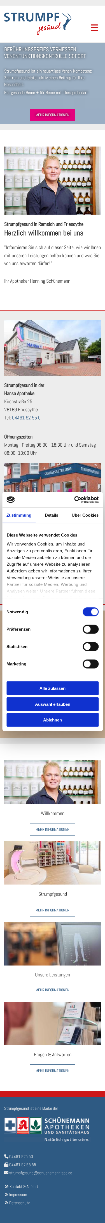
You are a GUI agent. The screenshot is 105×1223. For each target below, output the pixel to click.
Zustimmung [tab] (18, 515)
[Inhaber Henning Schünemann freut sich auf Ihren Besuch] (52, 782)
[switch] (91, 629)
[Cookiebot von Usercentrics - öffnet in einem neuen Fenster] (75, 499)
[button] (52, 115)
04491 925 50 (21, 1156)
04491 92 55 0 (26, 417)
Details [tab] (52, 515)
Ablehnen (52, 720)
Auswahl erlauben (52, 704)
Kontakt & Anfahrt (24, 1186)
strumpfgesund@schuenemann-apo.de (40, 1172)
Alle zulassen (52, 688)
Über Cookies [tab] (85, 515)
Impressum (18, 1194)
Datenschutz (19, 1202)
